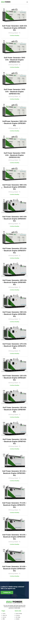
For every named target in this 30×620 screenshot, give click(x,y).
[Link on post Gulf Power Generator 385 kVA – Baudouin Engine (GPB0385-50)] (14, 301)
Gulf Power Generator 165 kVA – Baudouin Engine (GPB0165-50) (14, 410)
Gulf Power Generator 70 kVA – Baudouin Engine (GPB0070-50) (14, 505)
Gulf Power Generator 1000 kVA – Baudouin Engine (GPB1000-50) (14, 155)
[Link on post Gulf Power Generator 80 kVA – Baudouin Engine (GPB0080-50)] (14, 460)
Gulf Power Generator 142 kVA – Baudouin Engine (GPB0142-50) (14, 441)
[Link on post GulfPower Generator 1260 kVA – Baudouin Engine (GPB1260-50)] (14, 110)
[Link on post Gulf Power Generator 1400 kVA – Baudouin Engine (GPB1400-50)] (14, 79)
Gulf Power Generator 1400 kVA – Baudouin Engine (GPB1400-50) (14, 92)
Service (4, 617)
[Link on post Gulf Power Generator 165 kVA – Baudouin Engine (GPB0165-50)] (14, 397)
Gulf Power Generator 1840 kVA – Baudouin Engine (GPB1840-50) (14, 60)
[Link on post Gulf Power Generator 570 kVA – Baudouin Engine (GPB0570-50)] (14, 238)
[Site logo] (6, 2)
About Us (5, 615)
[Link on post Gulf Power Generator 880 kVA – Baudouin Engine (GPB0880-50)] (14, 174)
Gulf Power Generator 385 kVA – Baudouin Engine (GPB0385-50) (14, 314)
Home (4, 613)
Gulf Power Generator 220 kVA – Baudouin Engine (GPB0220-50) (15, 378)
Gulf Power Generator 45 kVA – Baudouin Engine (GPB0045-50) (14, 537)
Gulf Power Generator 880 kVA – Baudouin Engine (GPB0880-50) (14, 187)
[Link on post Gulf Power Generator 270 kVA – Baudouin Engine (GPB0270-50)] (14, 333)
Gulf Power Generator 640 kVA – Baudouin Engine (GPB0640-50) (14, 219)
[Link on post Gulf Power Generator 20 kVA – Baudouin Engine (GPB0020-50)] (14, 556)
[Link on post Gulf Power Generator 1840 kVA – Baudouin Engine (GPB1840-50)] (14, 47)
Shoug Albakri (14, 32)
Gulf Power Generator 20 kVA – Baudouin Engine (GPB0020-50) (14, 569)
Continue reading (14, 35)
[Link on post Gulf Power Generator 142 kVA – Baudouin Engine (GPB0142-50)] (14, 428)
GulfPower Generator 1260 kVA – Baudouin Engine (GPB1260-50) (14, 123)
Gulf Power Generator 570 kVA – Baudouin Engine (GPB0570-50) (14, 251)
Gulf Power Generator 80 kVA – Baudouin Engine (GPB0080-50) (14, 473)
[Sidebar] (1, 187)
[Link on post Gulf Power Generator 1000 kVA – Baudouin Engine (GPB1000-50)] (14, 142)
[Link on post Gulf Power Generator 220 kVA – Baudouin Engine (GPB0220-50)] (14, 365)
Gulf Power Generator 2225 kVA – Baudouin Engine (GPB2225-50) (14, 28)
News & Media (19, 613)
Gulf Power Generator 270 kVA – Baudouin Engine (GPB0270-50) (15, 346)
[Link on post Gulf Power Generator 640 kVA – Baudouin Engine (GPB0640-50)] (14, 206)
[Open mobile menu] (27, 2)
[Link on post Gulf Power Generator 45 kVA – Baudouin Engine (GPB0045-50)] (14, 524)
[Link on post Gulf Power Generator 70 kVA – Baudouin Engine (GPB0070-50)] (14, 492)
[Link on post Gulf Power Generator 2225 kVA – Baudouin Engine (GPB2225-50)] (14, 15)
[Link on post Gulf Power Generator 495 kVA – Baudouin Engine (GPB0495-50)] (14, 269)
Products (18, 615)
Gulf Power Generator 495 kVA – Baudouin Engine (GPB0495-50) (15, 282)
